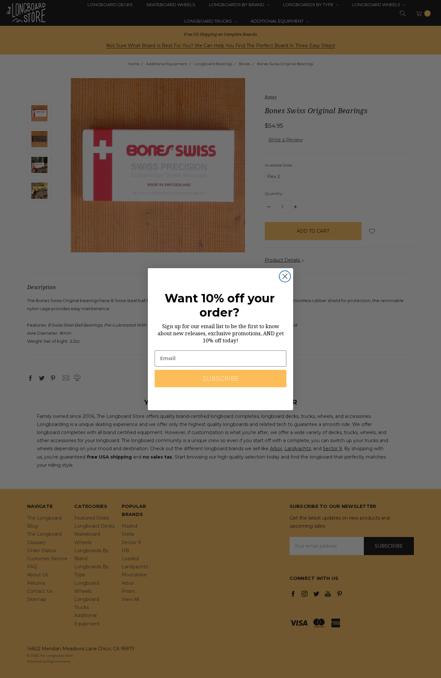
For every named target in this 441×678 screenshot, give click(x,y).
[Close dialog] (285, 276)
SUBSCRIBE (221, 378)
